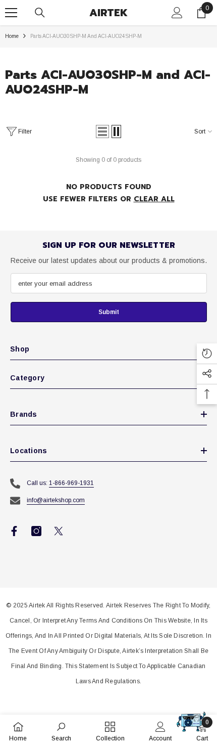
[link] (61, 731)
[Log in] (177, 12)
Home (12, 36)
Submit (108, 312)
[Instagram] (36, 531)
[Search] (40, 13)
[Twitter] (58, 531)
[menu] (11, 13)
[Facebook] (14, 531)
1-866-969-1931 (71, 483)
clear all (154, 199)
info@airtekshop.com (56, 500)
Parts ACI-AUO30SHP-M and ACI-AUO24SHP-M (86, 36)
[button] (102, 131)
